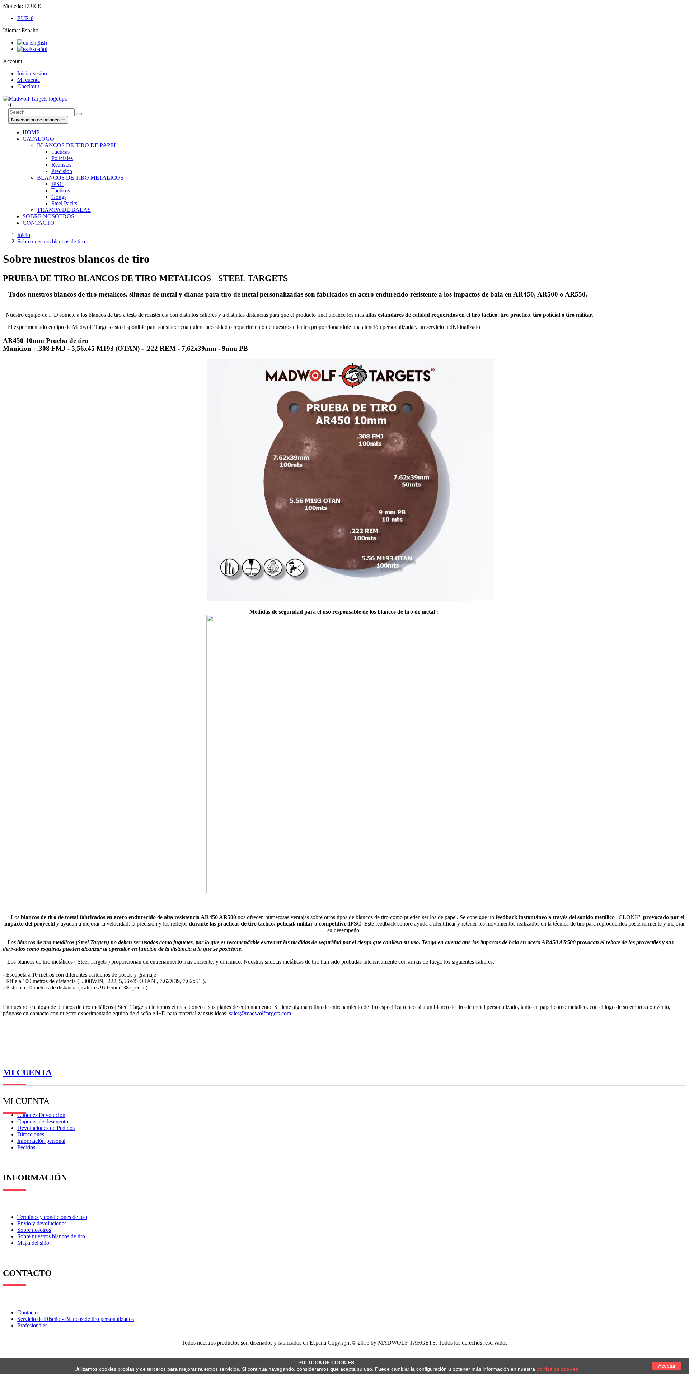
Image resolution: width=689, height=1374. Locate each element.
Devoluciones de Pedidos (46, 1128)
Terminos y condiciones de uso (52, 1217)
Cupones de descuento (42, 1121)
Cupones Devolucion (41, 1115)
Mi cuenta (27, 1072)
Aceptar (667, 1366)
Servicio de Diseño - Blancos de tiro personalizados (75, 1319)
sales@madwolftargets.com (260, 1013)
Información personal (41, 1141)
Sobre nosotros (34, 1230)
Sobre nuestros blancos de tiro (51, 1236)
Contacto (27, 1312)
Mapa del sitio (33, 1243)
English (37, 42)
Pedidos (26, 1147)
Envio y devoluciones (41, 1223)
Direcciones (30, 1134)
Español (37, 49)
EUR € (25, 18)
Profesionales (32, 1325)
